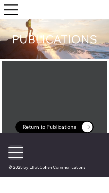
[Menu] (11, 10)
